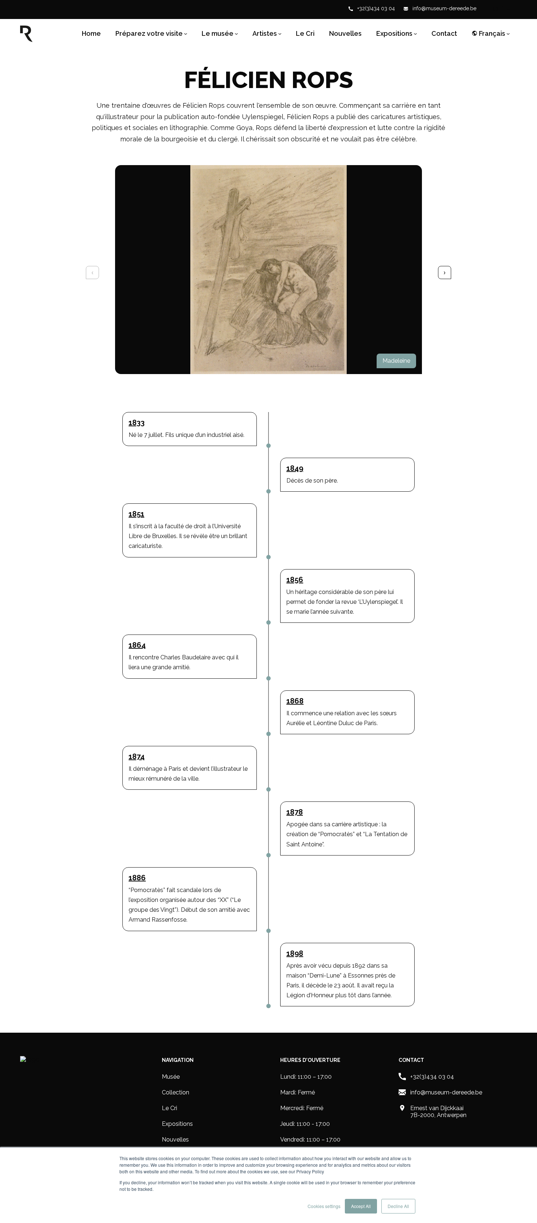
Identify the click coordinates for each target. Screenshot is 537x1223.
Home (91, 33)
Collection (175, 1092)
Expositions (177, 1123)
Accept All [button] (361, 1206)
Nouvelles (345, 33)
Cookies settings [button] (324, 1206)
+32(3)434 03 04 (375, 8)
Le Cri (305, 33)
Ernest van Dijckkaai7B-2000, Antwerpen (438, 1112)
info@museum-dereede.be (443, 8)
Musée (171, 1076)
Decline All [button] (398, 1206)
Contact (444, 33)
